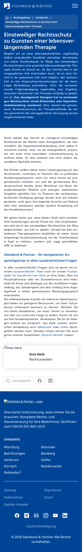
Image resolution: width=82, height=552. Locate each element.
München (48, 447)
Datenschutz (13, 497)
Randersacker (51, 466)
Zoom (48, 497)
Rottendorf (12, 472)
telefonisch (45, 327)
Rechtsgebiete (22, 17)
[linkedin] (64, 515)
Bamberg (48, 453)
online (64, 327)
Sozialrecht (42, 17)
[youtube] (55, 515)
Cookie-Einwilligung (41, 526)
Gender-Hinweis (16, 504)
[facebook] (17, 515)
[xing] (26, 515)
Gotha (45, 460)
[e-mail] (36, 515)
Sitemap (10, 490)
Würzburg (11, 447)
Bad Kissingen (14, 453)
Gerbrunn (11, 460)
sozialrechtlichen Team (28, 271)
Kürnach (10, 466)
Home (7, 17)
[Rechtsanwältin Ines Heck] (41, 356)
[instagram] (45, 515)
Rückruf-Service (52, 335)
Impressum (53, 490)
